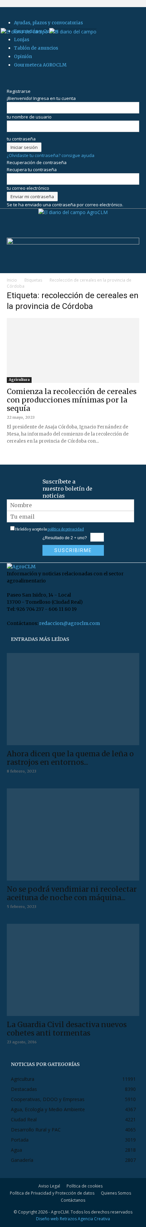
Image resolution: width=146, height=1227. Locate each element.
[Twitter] (22, 77)
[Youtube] (26, 77)
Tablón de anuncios (36, 48)
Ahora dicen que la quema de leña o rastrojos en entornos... (70, 758)
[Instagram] (13, 77)
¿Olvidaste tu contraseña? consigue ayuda (50, 155)
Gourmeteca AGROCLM (40, 65)
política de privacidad (66, 529)
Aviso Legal (49, 1186)
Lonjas (21, 40)
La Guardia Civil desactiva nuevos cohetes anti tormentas (67, 1029)
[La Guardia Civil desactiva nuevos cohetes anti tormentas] (73, 970)
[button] (11, 19)
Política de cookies (85, 1186)
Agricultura (19, 379)
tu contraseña (21, 139)
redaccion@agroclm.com (69, 623)
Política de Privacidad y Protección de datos (52, 1193)
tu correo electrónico (28, 188)
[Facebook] (9, 77)
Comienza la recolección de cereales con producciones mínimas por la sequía (71, 400)
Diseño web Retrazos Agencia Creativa (73, 1219)
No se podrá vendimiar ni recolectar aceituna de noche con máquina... (72, 893)
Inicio (12, 280)
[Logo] (25, 31)
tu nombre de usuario (29, 117)
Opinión (23, 56)
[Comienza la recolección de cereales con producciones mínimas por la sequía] (73, 350)
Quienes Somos (116, 1193)
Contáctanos (73, 1200)
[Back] (8, 84)
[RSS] (18, 77)
